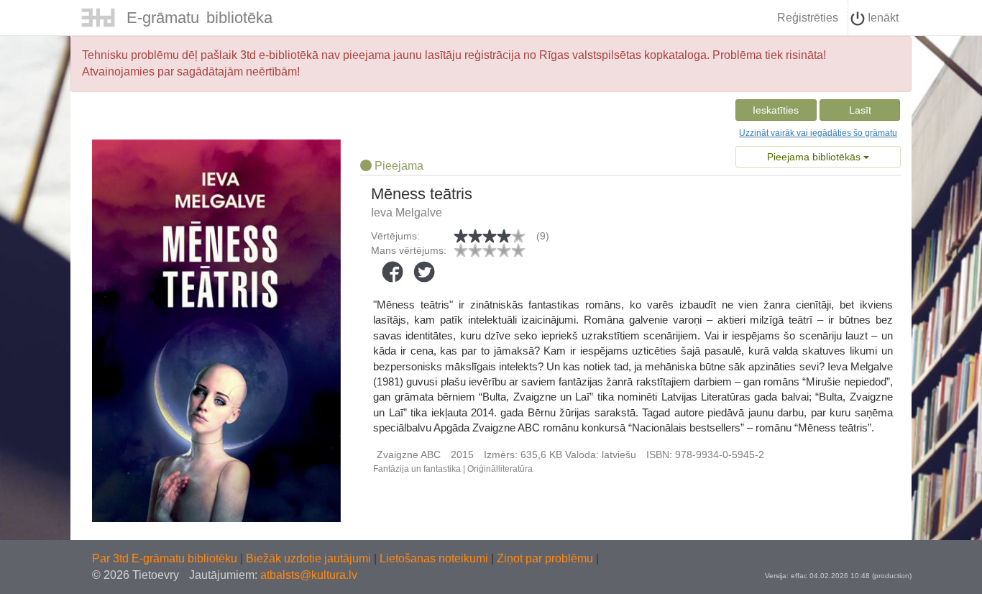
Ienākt (882, 18)
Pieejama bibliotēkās (815, 157)
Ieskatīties (776, 110)
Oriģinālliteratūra (500, 469)
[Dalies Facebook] (392, 272)
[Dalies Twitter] (424, 272)
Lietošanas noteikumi (435, 558)
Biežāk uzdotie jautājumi (310, 558)
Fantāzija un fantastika (417, 469)
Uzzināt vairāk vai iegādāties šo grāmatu (818, 133)
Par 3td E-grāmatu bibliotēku (166, 558)
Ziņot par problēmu (545, 558)
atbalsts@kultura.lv (308, 575)
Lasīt (860, 110)
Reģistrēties (807, 18)
